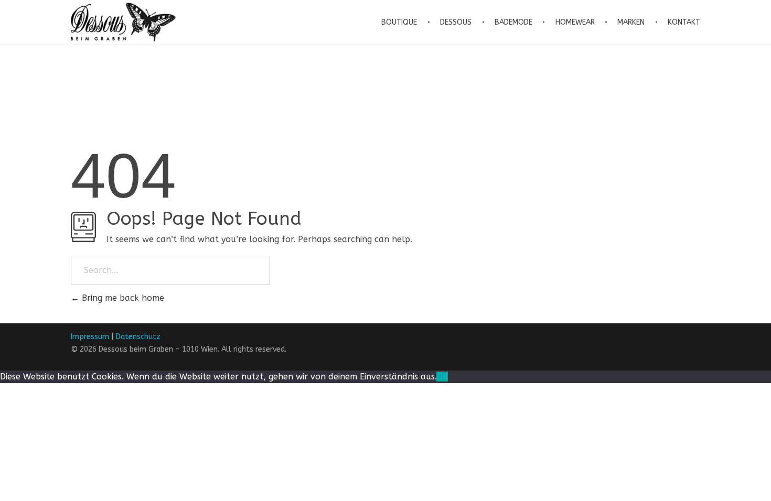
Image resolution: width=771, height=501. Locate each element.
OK (442, 377)
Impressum (90, 336)
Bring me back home (121, 298)
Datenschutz (138, 336)
